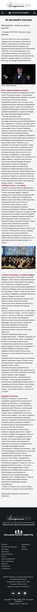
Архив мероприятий (8, 559)
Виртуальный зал (7, 554)
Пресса (3, 556)
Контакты (25, 549)
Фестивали (4, 549)
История (4, 544)
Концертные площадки (9, 547)
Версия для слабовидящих (20, 12)
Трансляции (5, 552)
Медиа (24, 547)
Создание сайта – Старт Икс (18, 604)
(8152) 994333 (21, 579)
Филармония (26, 544)
